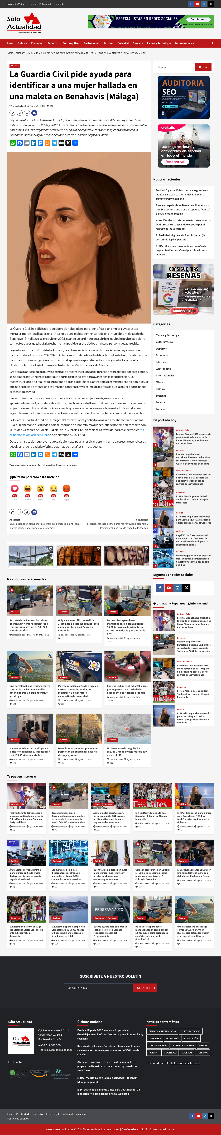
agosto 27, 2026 (36, 634)
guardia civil (38, 465)
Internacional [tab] (199, 603)
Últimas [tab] (161, 603)
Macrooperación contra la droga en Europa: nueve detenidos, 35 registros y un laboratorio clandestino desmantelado (78, 691)
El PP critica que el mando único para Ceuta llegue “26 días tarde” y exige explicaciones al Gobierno (182, 250)
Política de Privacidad (74, 1114)
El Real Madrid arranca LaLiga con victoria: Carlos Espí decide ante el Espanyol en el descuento (26, 931)
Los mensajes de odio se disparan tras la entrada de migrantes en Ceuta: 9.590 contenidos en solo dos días (193, 560)
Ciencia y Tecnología (159, 43)
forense (27, 465)
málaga (64, 465)
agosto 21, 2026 (85, 700)
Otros (159, 382)
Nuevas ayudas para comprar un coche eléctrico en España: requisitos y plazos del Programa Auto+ (110, 931)
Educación (162, 362)
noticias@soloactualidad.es (56, 1049)
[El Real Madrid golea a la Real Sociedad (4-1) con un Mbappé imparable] (163, 497)
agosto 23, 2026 (36, 700)
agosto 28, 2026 (36, 826)
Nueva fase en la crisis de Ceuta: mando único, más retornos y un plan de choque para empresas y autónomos (110, 874)
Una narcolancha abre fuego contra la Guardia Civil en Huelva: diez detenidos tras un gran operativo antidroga (29, 691)
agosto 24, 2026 (133, 638)
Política (22, 43)
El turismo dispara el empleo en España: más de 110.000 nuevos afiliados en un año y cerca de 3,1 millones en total (68, 931)
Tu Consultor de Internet (185, 1063)
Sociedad (123, 43)
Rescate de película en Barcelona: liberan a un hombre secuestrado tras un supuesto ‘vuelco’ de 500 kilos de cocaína (28, 625)
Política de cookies (18, 1118)
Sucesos (138, 43)
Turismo (108, 43)
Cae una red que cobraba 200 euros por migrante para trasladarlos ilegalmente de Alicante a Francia (127, 689)
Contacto (59, 3)
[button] (212, 43)
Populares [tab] (178, 603)
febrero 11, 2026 (37, 106)
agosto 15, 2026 (133, 759)
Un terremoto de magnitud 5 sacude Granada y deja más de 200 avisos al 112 (127, 752)
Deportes (52, 43)
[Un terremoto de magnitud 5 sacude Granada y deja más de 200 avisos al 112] (127, 729)
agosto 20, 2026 (133, 697)
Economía (37, 43)
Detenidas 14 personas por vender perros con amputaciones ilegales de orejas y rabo (78, 752)
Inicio (33, 3)
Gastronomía (91, 43)
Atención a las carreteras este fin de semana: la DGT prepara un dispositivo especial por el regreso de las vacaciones (183, 224)
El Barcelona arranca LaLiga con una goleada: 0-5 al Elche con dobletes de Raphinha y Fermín (194, 873)
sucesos (72, 465)
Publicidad (45, 3)
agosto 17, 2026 (36, 759)
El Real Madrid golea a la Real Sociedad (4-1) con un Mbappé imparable (182, 237)
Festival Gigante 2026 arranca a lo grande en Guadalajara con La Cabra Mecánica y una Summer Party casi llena (182, 194)
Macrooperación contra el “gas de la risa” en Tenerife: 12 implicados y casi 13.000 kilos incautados (29, 752)
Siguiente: (117, 524)
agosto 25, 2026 (85, 634)
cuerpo (19, 465)
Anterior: (44, 524)
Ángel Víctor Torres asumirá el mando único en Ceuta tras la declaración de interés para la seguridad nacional (192, 540)
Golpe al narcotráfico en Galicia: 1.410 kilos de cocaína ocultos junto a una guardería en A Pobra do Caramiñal (78, 625)
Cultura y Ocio (71, 43)
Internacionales (184, 43)
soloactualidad (19, 106)
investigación (53, 465)
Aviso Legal (52, 1114)
